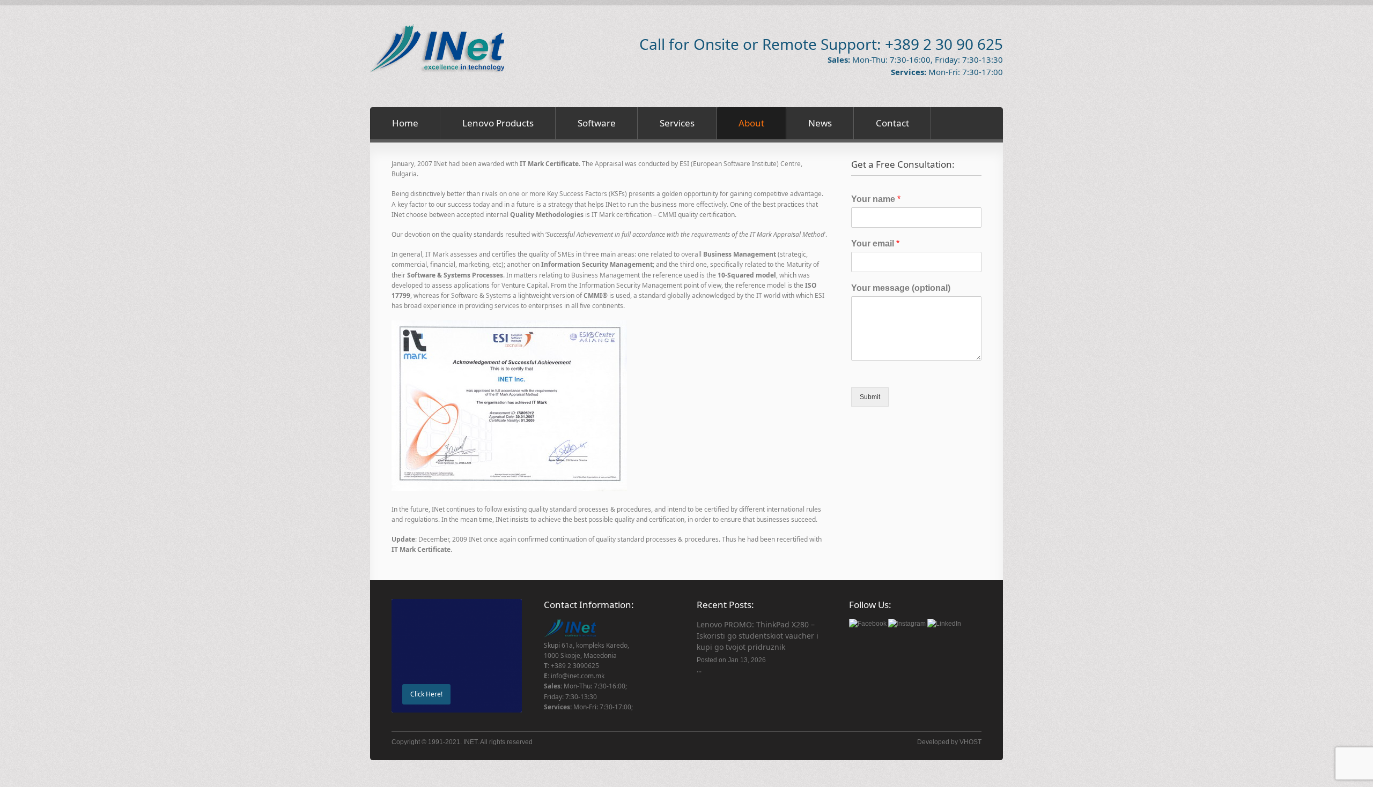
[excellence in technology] (437, 70)
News (820, 123)
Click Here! (426, 694)
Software (597, 123)
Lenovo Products (498, 123)
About (751, 123)
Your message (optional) (900, 288)
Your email (875, 243)
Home (405, 123)
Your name (875, 199)
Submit (870, 397)
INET (470, 742)
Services (677, 123)
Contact (892, 123)
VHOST (970, 742)
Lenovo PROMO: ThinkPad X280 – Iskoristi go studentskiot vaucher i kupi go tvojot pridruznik (757, 635)
